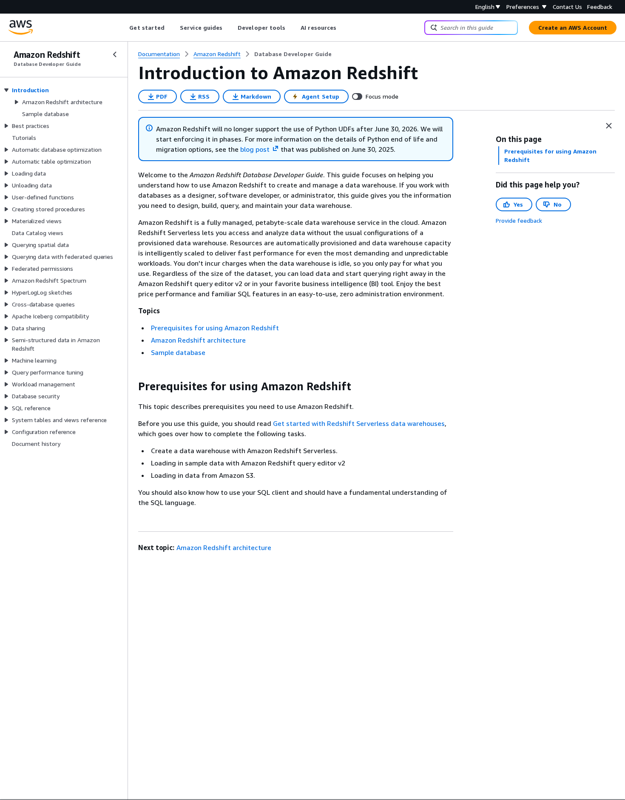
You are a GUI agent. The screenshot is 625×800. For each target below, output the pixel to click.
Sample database (178, 352)
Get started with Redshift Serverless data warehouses (359, 423)
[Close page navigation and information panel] (609, 126)
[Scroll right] (343, 27)
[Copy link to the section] (131, 386)
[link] (293, 54)
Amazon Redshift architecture (198, 340)
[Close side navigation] (115, 54)
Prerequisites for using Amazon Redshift (215, 327)
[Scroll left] (123, 27)
